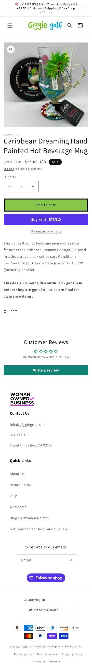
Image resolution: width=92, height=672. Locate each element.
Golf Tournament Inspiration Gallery (39, 529)
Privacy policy (23, 654)
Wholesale (18, 507)
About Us (17, 474)
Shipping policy (72, 654)
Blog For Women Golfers (29, 518)
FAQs (13, 496)
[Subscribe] (70, 560)
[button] (9, 25)
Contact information (48, 661)
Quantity (10, 177)
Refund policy (73, 646)
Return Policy (20, 485)
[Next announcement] (83, 8)
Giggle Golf (27, 646)
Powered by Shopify (47, 646)
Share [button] (13, 311)
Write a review (46, 370)
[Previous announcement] (9, 8)
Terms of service (47, 654)
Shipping (9, 168)
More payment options (46, 231)
